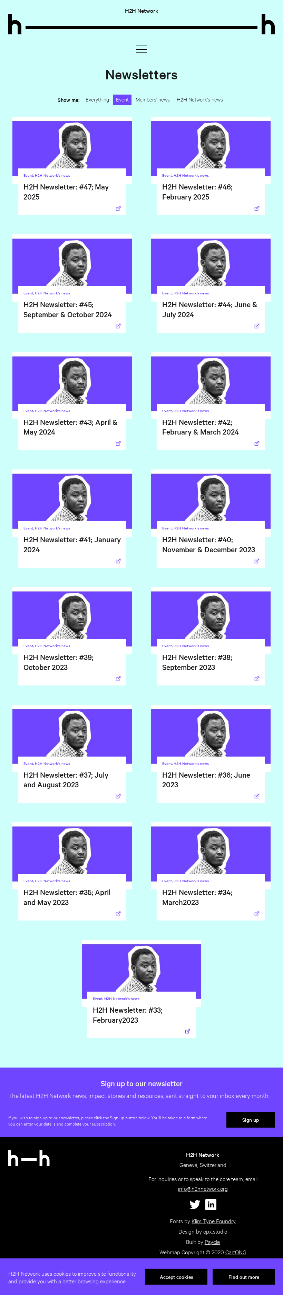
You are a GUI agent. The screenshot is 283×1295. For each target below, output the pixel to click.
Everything (97, 99)
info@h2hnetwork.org (203, 1188)
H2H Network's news (200, 99)
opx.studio (215, 1231)
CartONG (235, 1252)
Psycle (212, 1241)
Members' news (153, 99)
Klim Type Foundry (214, 1221)
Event (122, 99)
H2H (141, 10)
